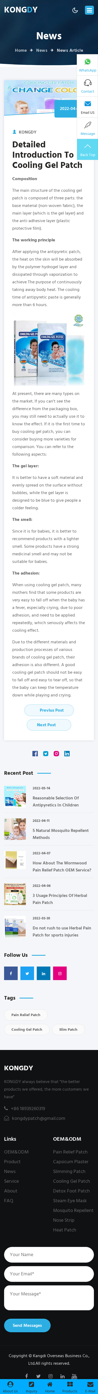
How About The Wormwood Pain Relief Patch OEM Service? (62, 867)
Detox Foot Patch (71, 1191)
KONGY (21, 10)
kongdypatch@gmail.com (38, 1118)
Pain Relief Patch (25, 1015)
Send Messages (27, 1325)
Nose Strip (63, 1220)
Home (21, 50)
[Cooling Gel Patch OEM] (49, 348)
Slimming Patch (69, 1171)
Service (11, 1181)
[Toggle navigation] (89, 10)
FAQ (8, 1201)
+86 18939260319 (28, 1109)
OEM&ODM (16, 1152)
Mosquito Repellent (73, 1210)
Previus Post (51, 710)
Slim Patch (68, 1029)
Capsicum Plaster (70, 1162)
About (10, 1191)
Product (12, 1162)
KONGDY (18, 1068)
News (41, 50)
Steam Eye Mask (70, 1201)
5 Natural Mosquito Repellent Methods (61, 834)
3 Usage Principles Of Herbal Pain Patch (60, 899)
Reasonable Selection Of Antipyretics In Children (56, 802)
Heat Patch (64, 1230)
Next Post (47, 724)
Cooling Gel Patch (26, 1029)
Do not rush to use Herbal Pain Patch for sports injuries (62, 932)
